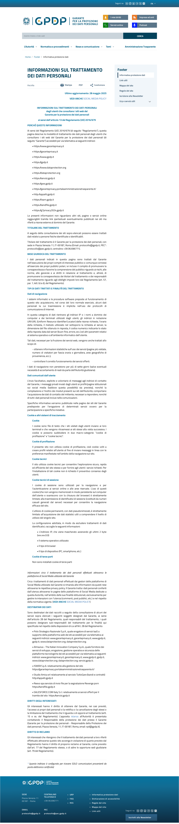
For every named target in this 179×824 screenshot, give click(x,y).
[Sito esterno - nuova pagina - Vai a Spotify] (155, 810)
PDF (81, 85)
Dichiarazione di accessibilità (106, 798)
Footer (37, 57)
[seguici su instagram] (130, 3)
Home (28, 57)
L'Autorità (29, 46)
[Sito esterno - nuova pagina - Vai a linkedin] (138, 810)
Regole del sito (126, 90)
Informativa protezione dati (132, 75)
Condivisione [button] (99, 85)
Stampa (68, 85)
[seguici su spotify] (144, 3)
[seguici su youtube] (133, 3)
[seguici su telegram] (137, 3)
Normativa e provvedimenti (55, 46)
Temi (109, 46)
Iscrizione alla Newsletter (131, 96)
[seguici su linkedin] (127, 3)
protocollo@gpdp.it (31, 813)
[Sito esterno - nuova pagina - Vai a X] (152, 810)
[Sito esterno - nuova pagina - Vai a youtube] (145, 810)
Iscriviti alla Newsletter (140, 817)
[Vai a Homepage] (41, 785)
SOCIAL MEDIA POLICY (94, 98)
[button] (136, 101)
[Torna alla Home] (60, 20)
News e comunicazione (88, 46)
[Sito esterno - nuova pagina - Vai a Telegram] (148, 810)
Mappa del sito (126, 85)
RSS (72, 802)
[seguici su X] (140, 3)
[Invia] (140, 36)
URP (72, 794)
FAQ (72, 798)
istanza (74, 716)
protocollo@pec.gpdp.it (55, 813)
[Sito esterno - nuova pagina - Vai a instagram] (141, 810)
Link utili (123, 80)
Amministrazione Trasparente (140, 46)
